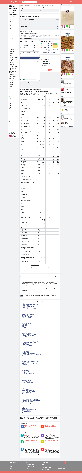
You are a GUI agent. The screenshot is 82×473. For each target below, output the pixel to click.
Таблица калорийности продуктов (29, 5)
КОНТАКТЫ (49, 467)
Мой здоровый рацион (43, 10)
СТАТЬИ (11, 468)
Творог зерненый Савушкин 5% (28, 335)
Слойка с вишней (25, 371)
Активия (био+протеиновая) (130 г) (29, 308)
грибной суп (24, 408)
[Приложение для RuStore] (13, 129)
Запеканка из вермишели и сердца (29, 373)
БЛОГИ (11, 466)
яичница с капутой (26, 381)
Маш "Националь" (25, 402)
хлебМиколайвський (26, 344)
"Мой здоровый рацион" (41, 36)
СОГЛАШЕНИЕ (44, 469)
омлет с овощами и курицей (27, 401)
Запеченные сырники (26, 404)
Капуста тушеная (25, 370)
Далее (50, 70)
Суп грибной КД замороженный (28, 391)
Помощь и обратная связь (13, 126)
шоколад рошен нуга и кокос (28, 374)
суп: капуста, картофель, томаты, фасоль (30, 304)
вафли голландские (26, 384)
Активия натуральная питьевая (28, 314)
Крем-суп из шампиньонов (27, 413)
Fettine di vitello (25, 315)
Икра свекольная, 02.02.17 (27, 333)
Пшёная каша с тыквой (26, 380)
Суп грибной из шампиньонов (28, 395)
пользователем (30, 10)
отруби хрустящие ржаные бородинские (30, 383)
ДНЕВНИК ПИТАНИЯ (13, 462)
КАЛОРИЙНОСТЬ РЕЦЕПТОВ (30, 466)
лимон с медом (25, 307)
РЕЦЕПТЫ (11, 464)
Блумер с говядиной (26, 406)
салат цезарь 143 (25, 348)
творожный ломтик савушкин (28, 390)
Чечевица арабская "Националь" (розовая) (30, 361)
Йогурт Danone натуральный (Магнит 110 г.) (30, 303)
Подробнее (49, 267)
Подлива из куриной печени (27, 393)
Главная (21, 5)
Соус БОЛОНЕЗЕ (25, 375)
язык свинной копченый (27, 369)
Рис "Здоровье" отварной (27, 345)
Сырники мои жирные (50, 5)
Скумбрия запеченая (26, 318)
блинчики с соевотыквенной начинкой (30, 399)
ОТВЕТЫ (27, 468)
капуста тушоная (25, 388)
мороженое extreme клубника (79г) (29, 409)
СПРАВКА (43, 464)
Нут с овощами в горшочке (27, 357)
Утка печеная (24, 350)
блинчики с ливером (26, 368)
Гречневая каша (25, 379)
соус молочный (25, 364)
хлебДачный (24, 343)
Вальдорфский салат (26, 389)
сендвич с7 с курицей (26, 317)
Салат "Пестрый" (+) (26, 332)
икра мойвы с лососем (26, 323)
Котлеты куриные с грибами (27, 362)
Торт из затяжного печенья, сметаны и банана (31, 328)
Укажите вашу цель (44, 57)
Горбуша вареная (25, 337)
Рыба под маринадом (26, 411)
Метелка (23, 326)
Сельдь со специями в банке (27, 378)
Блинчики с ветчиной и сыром (28, 403)
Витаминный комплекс (26, 392)
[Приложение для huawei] (13, 136)
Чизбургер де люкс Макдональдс (28, 376)
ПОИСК (27, 462)
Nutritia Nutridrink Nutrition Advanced (29, 313)
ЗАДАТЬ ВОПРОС (44, 467)
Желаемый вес (44, 65)
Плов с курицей (25, 319)
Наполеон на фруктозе (26, 310)
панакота (24, 398)
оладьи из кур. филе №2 (27, 321)
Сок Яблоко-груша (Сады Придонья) (29, 342)
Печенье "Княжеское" (26, 312)
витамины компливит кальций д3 (28, 329)
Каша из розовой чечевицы (27, 382)
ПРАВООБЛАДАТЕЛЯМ (45, 462)
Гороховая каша (25, 352)
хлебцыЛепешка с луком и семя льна (29, 353)
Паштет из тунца (25, 412)
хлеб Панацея (25, 324)
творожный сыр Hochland (27, 346)
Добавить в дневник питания (29, 57)
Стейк (23, 394)
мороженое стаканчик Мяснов (28, 387)
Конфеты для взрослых (26, 356)
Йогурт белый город (26, 410)
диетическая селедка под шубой (28, 385)
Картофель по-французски (27, 360)
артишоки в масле (25, 305)
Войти (71, 1)
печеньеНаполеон (25, 351)
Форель (23, 372)
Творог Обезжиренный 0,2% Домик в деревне (31, 400)
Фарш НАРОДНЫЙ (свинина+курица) (29, 366)
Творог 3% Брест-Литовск (27, 336)
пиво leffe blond (25, 365)
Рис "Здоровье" (25, 338)
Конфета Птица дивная (26, 359)
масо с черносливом (26, 309)
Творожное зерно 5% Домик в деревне (29, 334)
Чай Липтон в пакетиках (27, 316)
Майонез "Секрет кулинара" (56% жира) (30, 363)
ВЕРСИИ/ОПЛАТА (44, 465)
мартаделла (24, 325)
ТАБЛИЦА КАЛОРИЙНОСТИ (30, 464)
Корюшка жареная (25, 331)
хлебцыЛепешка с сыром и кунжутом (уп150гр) (31, 341)
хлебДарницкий (25, 347)
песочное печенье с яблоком (28, 397)
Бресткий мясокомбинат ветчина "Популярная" (31, 354)
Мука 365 (24, 327)
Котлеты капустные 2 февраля (28, 306)
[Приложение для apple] (13, 133)
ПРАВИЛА (48, 469)
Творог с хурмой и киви (26, 407)
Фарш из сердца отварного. (27, 355)
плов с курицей (25, 322)
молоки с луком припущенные (28, 340)
